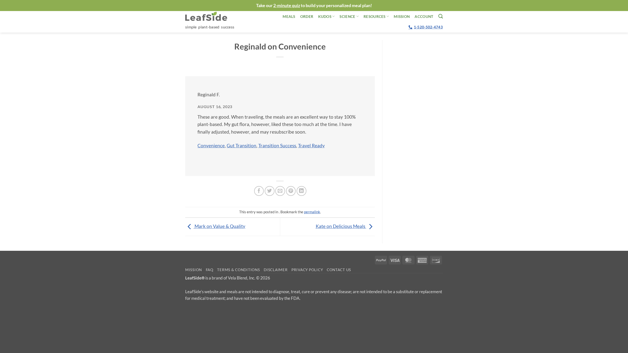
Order (307, 16)
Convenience (211, 145)
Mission (402, 16)
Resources (375, 16)
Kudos (324, 16)
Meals (289, 16)
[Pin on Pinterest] (291, 191)
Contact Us (339, 270)
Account (424, 16)
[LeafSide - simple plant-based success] (209, 16)
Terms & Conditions (238, 270)
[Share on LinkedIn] (301, 191)
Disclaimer (276, 270)
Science (347, 16)
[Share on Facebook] (259, 191)
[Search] (440, 16)
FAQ (209, 270)
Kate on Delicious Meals (341, 226)
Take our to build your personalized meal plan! (314, 5)
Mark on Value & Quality (219, 226)
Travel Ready (311, 145)
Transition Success (277, 145)
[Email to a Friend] (280, 191)
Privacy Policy (307, 270)
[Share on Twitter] (270, 191)
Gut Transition (241, 145)
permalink (312, 212)
